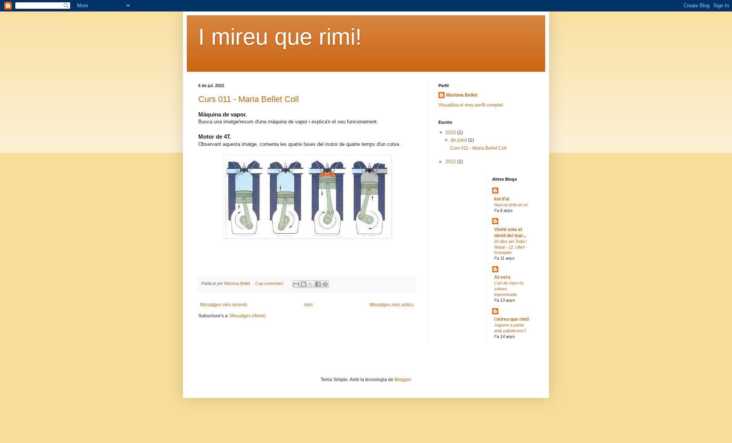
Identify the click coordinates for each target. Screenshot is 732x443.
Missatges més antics (391, 304)
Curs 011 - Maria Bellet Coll (248, 99)
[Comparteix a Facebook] (318, 284)
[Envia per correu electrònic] (296, 284)
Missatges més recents (223, 304)
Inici (308, 304)
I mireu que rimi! (280, 37)
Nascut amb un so (511, 204)
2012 (451, 161)
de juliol (459, 140)
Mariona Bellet (461, 95)
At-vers (502, 277)
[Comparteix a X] (311, 284)
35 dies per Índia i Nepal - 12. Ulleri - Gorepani (510, 247)
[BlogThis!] (303, 284)
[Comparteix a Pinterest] (325, 284)
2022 (451, 132)
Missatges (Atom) (248, 316)
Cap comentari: (270, 283)
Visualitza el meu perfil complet (470, 105)
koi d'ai (501, 199)
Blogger (403, 379)
